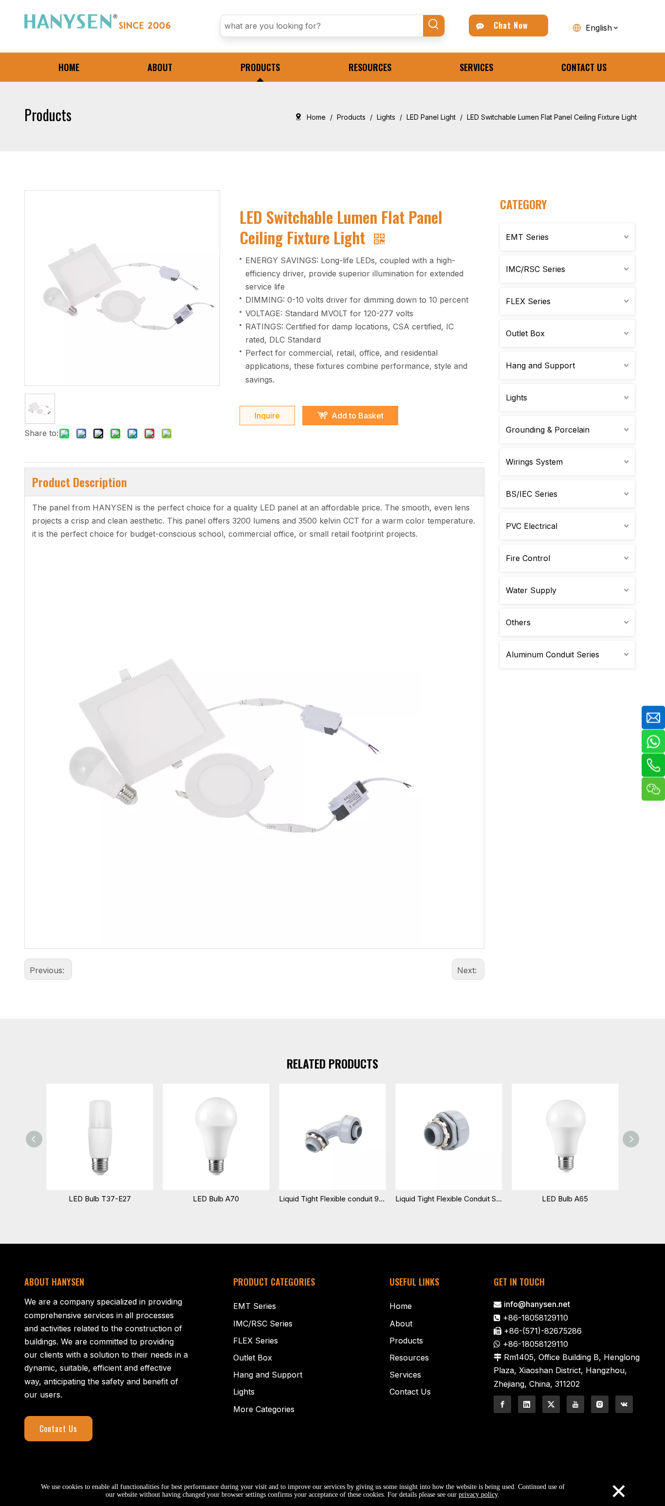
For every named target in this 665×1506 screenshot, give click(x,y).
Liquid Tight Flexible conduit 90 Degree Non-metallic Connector (332, 1198)
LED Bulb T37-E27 (100, 1198)
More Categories (264, 1409)
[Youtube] (575, 1404)
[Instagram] (600, 1404)
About (400, 1323)
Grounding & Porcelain (548, 430)
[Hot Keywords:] (433, 25)
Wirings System (534, 462)
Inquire (267, 415)
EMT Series (527, 237)
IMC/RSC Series (535, 269)
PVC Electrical (531, 526)
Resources (409, 1357)
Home (400, 1306)
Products (406, 1340)
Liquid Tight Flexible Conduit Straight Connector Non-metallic (448, 1198)
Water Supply (531, 590)
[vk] (624, 1404)
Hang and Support (540, 365)
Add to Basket (358, 415)
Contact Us (58, 1428)
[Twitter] (551, 1404)
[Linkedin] (527, 1404)
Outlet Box (525, 333)
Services (405, 1374)
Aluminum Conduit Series (552, 654)
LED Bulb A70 (216, 1198)
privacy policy (478, 1494)
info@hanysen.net (537, 1304)
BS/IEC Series (531, 494)
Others (518, 622)
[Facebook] (502, 1404)
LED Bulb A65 (565, 1198)
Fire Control (528, 558)
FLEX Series (528, 301)
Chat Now (508, 25)
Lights (516, 397)
